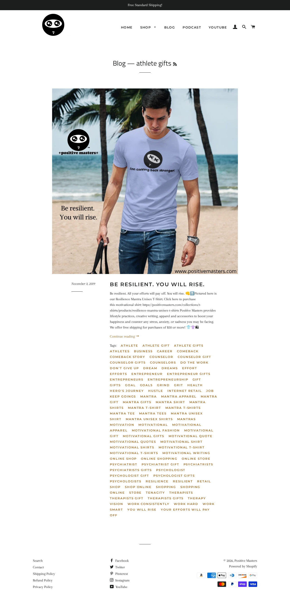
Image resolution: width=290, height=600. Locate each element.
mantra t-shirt (144, 408)
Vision (116, 504)
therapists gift (126, 498)
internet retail (184, 391)
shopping (166, 487)
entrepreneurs (126, 379)
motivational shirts (132, 447)
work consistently (148, 504)
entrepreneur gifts (188, 374)
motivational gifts (143, 436)
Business (143, 351)
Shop (146, 27)
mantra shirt (170, 402)
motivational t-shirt (182, 447)
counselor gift (194, 357)
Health (195, 385)
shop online (138, 487)
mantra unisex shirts (149, 419)
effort (189, 368)
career (165, 351)
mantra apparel (178, 396)
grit (178, 385)
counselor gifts (128, 362)
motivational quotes (133, 441)
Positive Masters (245, 561)
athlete (129, 345)
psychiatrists (198, 464)
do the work (194, 362)
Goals (146, 385)
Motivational (153, 424)
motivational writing (186, 453)
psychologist (170, 470)
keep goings (123, 396)
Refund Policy (43, 580)
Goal (130, 385)
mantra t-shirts (183, 408)
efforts (118, 374)
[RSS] (175, 64)
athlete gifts (188, 345)
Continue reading (123, 336)
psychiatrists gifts (131, 470)
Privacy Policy (43, 587)
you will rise (142, 509)
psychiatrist (123, 464)
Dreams (170, 368)
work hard (186, 504)
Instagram (122, 580)
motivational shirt (181, 441)
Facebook (121, 561)
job (210, 391)
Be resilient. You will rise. (157, 284)
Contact (38, 567)
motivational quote (191, 436)
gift (197, 379)
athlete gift (156, 345)
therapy (197, 498)
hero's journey (127, 391)
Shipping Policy (44, 574)
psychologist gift (129, 475)
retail (204, 481)
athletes (120, 351)
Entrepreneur (147, 374)
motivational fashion (156, 430)
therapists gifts (166, 498)
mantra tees (152, 413)
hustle (155, 391)
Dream (150, 368)
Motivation (122, 424)
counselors (163, 362)
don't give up (124, 368)
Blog (169, 27)
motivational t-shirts (134, 453)
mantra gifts (137, 402)
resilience (157, 481)
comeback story (127, 357)
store (135, 492)
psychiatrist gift (160, 464)
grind (163, 385)
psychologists (125, 481)
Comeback (187, 351)
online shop (123, 458)
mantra (148, 396)
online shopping (159, 458)
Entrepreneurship (168, 379)
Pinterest (121, 574)
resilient (183, 481)
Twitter (119, 567)
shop (115, 487)
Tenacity (155, 492)
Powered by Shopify (243, 566)
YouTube (121, 587)
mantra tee (122, 413)
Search (38, 561)
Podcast (192, 27)
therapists (181, 492)
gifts (115, 385)
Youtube (218, 27)
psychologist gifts (174, 475)
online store (196, 458)
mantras (186, 419)
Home (127, 27)
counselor (161, 357)
